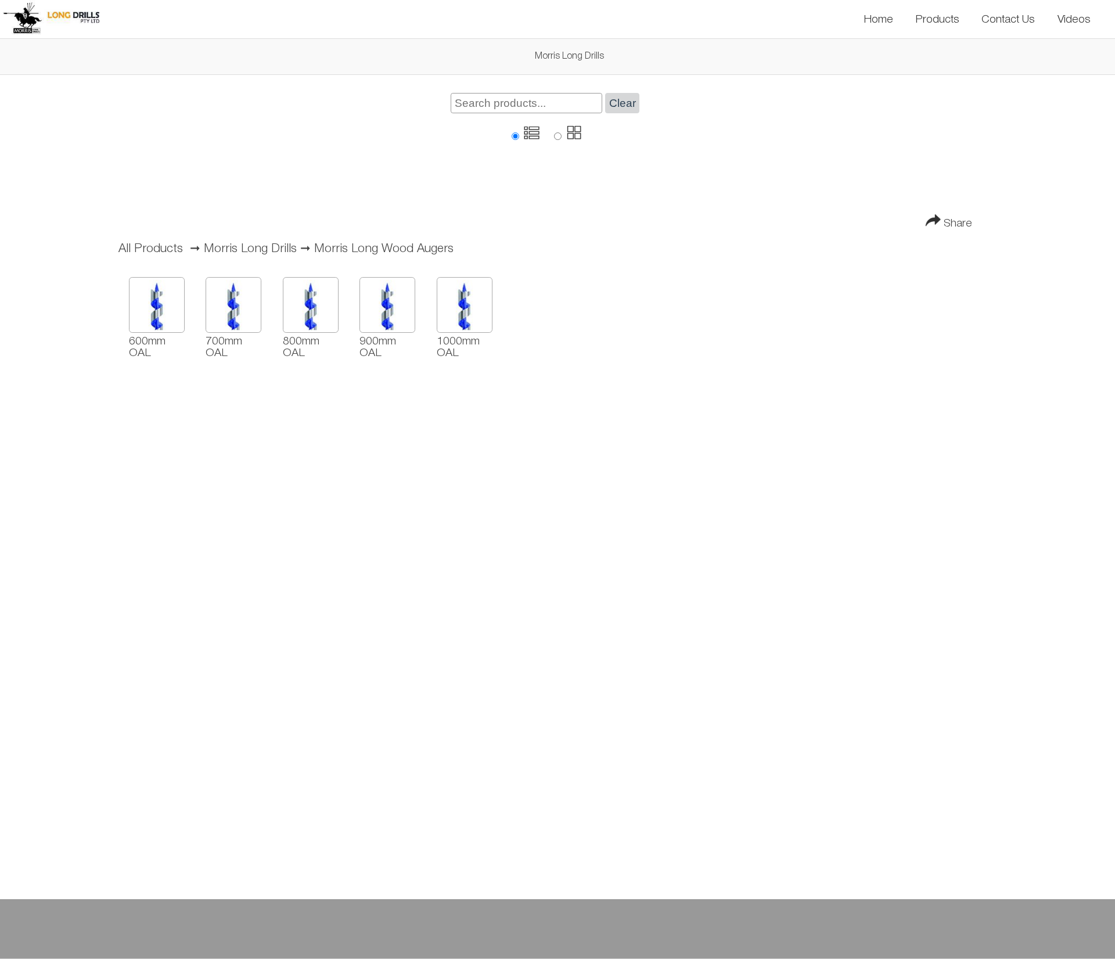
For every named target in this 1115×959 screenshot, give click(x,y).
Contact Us (1008, 19)
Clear (622, 103)
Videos (1074, 19)
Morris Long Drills (250, 248)
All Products (150, 248)
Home (878, 19)
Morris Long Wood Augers (384, 248)
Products (937, 19)
